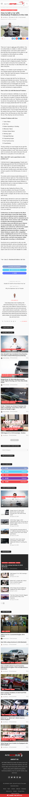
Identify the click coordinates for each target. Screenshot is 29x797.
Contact (15, 791)
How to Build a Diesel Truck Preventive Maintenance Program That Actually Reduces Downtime (14, 667)
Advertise (23, 788)
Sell (21, 259)
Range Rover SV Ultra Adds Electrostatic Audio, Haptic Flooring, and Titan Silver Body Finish (14, 381)
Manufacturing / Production (8, 402)
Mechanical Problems (14, 259)
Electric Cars (13, 401)
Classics (9, 428)
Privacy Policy (21, 791)
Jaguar (3, 428)
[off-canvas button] (2, 4)
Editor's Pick (9, 10)
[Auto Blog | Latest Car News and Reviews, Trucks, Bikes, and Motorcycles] (13, 755)
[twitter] (14, 471)
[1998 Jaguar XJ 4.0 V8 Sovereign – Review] (14, 422)
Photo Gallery (5, 376)
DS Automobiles (5, 401)
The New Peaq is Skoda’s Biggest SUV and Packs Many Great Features (19, 596)
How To (15, 10)
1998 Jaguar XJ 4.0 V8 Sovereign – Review (13, 433)
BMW (3, 714)
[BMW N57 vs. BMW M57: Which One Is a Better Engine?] (5, 582)
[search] (27, 4)
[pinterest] (14, 475)
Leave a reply (6, 327)
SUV (10, 376)
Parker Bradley (6, 358)
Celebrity (8, 349)
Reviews (11, 429)
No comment (23, 17)
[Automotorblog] (14, 3)
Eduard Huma (6, 638)
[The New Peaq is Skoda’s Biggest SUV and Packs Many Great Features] (5, 597)
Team (8, 788)
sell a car (14, 47)
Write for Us (9, 791)
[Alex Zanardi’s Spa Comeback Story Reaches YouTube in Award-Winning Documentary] (14, 344)
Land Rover (4, 374)
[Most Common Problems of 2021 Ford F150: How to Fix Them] (14, 682)
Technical (7, 689)
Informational (12, 562)
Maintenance (18, 662)
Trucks (3, 662)
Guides (8, 662)
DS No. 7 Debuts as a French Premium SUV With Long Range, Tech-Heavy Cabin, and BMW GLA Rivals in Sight (13, 407)
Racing (3, 349)
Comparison (4, 562)
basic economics (15, 162)
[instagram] (14, 478)
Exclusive (14, 349)
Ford (3, 689)
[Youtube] (14, 481)
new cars (7, 164)
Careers (13, 788)
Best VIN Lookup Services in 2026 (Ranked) (13, 642)
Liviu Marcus (5, 17)
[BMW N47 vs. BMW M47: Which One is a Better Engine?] (14, 707)
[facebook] (14, 468)
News (23, 349)
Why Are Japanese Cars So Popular (14, 288)
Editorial (18, 788)
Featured (3, 10)
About (4, 788)
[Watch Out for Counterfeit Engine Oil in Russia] (14, 624)
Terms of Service (15, 793)
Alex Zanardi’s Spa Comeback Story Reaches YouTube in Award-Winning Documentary (14, 354)
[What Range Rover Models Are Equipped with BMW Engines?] (5, 589)
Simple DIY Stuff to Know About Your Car (14, 283)
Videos (3, 350)
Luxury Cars (16, 374)
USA (24, 259)
